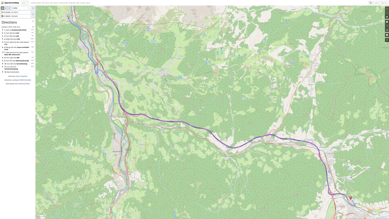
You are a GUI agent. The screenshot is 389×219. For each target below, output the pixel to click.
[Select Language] (370, 3)
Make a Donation (370, 218)
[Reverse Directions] (33, 14)
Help (78, 3)
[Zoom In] (387, 9)
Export (39, 3)
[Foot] (9, 8)
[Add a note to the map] (387, 35)
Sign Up (384, 3)
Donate (82, 3)
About (88, 3)
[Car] (2, 8)
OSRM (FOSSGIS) (25, 80)
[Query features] (387, 40)
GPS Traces (45, 3)
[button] (68, 16)
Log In (377, 3)
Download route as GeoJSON (17, 76)
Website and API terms (382, 218)
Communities (63, 3)
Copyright (72, 3)
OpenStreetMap (11, 3)
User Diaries (54, 3)
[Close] (33, 8)
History (33, 3)
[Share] (387, 30)
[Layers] (387, 22)
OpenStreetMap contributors (356, 218)
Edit (23, 3)
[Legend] (387, 26)
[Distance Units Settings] (33, 27)
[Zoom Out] (387, 13)
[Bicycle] (6, 8)
